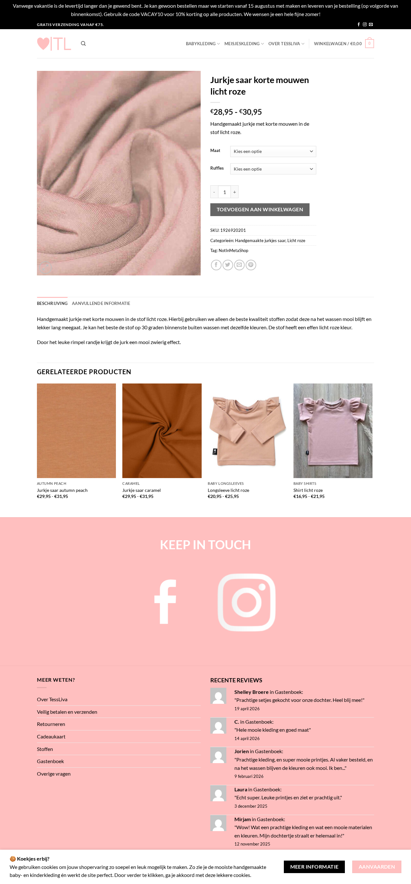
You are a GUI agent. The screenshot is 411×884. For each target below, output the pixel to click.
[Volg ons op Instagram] (365, 24)
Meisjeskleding (242, 43)
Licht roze (296, 240)
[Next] (372, 450)
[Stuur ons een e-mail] (371, 24)
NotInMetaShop (233, 250)
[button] (344, 44)
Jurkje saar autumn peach (62, 490)
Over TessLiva (284, 43)
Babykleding (201, 43)
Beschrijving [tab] (52, 303)
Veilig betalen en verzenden (67, 712)
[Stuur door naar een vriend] (239, 265)
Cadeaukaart (51, 736)
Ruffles (217, 168)
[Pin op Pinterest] (251, 265)
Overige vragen (54, 773)
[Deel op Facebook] (216, 265)
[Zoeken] (83, 44)
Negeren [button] (330, 14)
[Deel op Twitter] (228, 265)
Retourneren (51, 724)
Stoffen (45, 749)
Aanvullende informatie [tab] (101, 303)
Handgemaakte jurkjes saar (260, 240)
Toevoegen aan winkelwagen (260, 209)
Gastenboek (50, 761)
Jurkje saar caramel (141, 490)
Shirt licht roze (308, 490)
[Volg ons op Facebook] (359, 24)
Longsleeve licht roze (228, 490)
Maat (215, 150)
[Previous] (37, 450)
